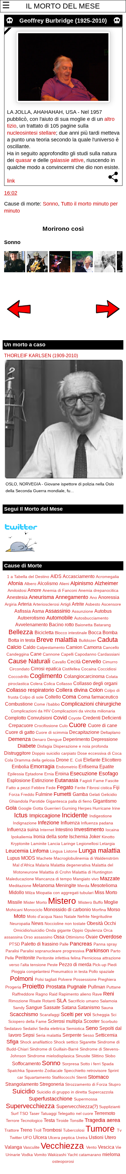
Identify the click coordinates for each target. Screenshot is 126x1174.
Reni (108, 994)
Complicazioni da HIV (30, 711)
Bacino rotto (61, 624)
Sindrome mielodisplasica (50, 1055)
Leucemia (17, 851)
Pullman (96, 986)
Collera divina (72, 690)
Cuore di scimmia (52, 732)
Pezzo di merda (75, 964)
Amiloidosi (17, 590)
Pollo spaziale (101, 971)
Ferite (80, 787)
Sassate (51, 1007)
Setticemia (106, 1035)
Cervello (91, 661)
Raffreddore (23, 994)
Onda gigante (58, 930)
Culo (63, 725)
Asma (38, 611)
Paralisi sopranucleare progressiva (52, 950)
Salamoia (108, 1000)
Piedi (112, 964)
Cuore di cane (102, 725)
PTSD (14, 944)
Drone (62, 759)
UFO (27, 1137)
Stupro (114, 1084)
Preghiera (107, 979)
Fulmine (43, 794)
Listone (70, 851)
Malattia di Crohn (55, 872)
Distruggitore (17, 753)
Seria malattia (48, 1035)
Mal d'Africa (23, 865)
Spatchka (16, 1070)
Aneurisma (41, 597)
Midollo (16, 892)
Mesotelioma (104, 885)
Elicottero (111, 759)
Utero (110, 1137)
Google (25, 808)
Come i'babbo (47, 704)
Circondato (19, 669)
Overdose (110, 937)
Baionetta (84, 624)
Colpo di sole (32, 697)
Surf (14, 1113)
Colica (49, 683)
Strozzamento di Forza (86, 1084)
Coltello (53, 696)
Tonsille (77, 1120)
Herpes (84, 808)
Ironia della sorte (50, 836)
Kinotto (108, 836)
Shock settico (66, 1042)
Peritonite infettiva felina (58, 958)
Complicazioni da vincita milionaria (83, 711)
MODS (28, 858)
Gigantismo (105, 801)
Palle (64, 944)
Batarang (102, 624)
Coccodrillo (18, 676)
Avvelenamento (31, 624)
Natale (70, 916)
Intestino (64, 829)
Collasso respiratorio (30, 690)
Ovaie (92, 936)
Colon (96, 690)
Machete (44, 858)
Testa (49, 1120)
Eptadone (34, 773)
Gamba (80, 794)
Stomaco (98, 1077)
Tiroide (62, 1120)
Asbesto (92, 604)
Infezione (48, 823)
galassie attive (67, 160)
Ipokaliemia (21, 836)
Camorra (93, 647)
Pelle (9, 958)
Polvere (65, 979)
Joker (95, 836)
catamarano (90, 1154)
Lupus (13, 858)
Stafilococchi (63, 1077)
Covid (60, 718)
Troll (37, 1130)
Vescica (106, 1147)
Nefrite (83, 916)
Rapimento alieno (75, 994)
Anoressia (108, 597)
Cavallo (59, 661)
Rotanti (48, 1000)
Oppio (77, 930)
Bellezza (20, 632)
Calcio (14, 647)
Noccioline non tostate (65, 923)
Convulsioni (39, 717)
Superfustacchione (50, 1099)
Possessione (85, 979)
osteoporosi (63, 1161)
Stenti (81, 1077)
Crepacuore (20, 725)
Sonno (50, 204)
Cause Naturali (29, 661)
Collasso (64, 683)
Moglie (111, 902)
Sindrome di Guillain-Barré (54, 1049)
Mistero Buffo (90, 902)
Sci (113, 1014)
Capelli (67, 654)
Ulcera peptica (61, 1137)
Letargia (107, 843)
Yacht (72, 1154)
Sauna (107, 1007)
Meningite (66, 885)
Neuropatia (20, 923)
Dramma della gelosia (34, 760)
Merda (83, 885)
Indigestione (100, 816)
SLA (62, 1000)
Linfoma (39, 851)
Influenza (70, 822)
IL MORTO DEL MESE (63, 6)
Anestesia (17, 597)
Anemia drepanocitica (98, 590)
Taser (34, 1113)
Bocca (94, 632)
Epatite (106, 766)
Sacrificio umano (83, 1000)
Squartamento (37, 1077)
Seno (92, 1028)
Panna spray (105, 944)
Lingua (56, 851)
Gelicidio (109, 794)
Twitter (16, 1137)
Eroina (62, 773)
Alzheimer (106, 583)
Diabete (27, 746)
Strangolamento (21, 1084)
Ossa (59, 936)
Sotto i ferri (90, 1063)
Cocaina (88, 669)
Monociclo (33, 909)
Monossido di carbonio (67, 909)
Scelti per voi (76, 1014)
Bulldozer (87, 640)
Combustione (19, 704)
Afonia (15, 583)
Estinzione (43, 780)
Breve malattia (56, 639)
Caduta (107, 639)
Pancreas (81, 944)
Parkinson (97, 950)
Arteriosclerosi (46, 604)
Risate (35, 1000)
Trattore (11, 1130)
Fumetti (62, 794)
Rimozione (18, 1000)
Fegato (65, 787)
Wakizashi (57, 1154)
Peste (52, 964)
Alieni (64, 583)
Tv (119, 1130)
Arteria (25, 604)
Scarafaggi (49, 1014)
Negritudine (101, 916)
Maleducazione (20, 878)
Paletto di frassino (39, 943)
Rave (97, 994)
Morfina (99, 909)
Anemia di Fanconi (59, 590)
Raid (53, 994)
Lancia (54, 843)
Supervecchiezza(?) (77, 1106)
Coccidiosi (107, 669)
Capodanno (85, 654)
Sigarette (87, 1042)
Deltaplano (110, 732)
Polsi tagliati (46, 979)
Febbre (38, 787)
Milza (30, 892)
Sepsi (29, 1035)
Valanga (13, 1147)
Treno (26, 1130)
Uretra (82, 1137)
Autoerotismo (31, 617)
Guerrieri (52, 808)
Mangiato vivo (86, 878)
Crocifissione (46, 725)
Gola (11, 808)
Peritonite (25, 957)
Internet (47, 829)
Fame (98, 780)
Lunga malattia (99, 850)
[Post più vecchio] (107, 322)
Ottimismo (75, 937)
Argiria (11, 604)
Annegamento (71, 597)
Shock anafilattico (36, 1042)
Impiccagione (44, 816)
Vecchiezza (62, 1145)
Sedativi (30, 1028)
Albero (30, 583)
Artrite (78, 604)
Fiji (116, 787)
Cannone (51, 654)
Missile (15, 902)
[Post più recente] (18, 322)
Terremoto (104, 1113)
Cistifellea (71, 669)
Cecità (74, 661)
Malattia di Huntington (92, 872)
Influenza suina (23, 829)
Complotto (15, 717)
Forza (14, 794)
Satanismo (89, 1007)
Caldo (29, 647)
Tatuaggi (49, 1113)
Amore (34, 590)
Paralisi (12, 950)
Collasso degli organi (95, 683)
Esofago (108, 773)
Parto (115, 950)
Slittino (97, 1055)
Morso (113, 909)
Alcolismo (48, 583)
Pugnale (76, 987)
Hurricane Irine (106, 808)
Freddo (27, 794)
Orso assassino (38, 937)
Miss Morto (106, 892)
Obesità (95, 923)
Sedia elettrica (52, 1028)
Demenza (19, 739)
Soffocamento (26, 1063)
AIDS (56, 576)
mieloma (111, 1154)
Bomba (110, 632)
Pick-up (99, 964)
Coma (69, 697)
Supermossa (85, 1099)
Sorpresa (70, 1063)
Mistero (62, 901)
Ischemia (78, 836)
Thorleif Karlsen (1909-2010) (41, 355)
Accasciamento (79, 576)
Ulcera (40, 1137)
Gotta (38, 808)
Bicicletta (44, 632)
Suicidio (23, 1091)
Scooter (92, 1021)
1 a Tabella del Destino (28, 576)
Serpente (71, 1035)
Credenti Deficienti (102, 717)
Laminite (39, 843)
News (37, 923)
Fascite (112, 780)
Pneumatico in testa (69, 971)
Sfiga (12, 1042)
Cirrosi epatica (46, 668)
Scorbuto (109, 1021)
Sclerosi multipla (65, 1021)
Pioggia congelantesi (30, 971)
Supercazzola (100, 1092)
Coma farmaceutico (98, 696)
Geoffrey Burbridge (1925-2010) (63, 20)
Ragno (41, 994)
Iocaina (112, 829)
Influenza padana (97, 823)
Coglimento (46, 675)
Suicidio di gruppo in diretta (62, 1092)
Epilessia (16, 773)
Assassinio (57, 611)
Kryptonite (20, 843)
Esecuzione (83, 773)
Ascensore (111, 604)
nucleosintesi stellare (31, 133)
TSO (24, 1113)
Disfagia (44, 746)
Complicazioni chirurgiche (91, 704)
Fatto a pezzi (18, 787)
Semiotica (75, 1028)
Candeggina (17, 654)
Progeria (13, 987)
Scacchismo (24, 1014)
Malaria (42, 865)
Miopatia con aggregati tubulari (64, 892)
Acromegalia (107, 576)
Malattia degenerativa (70, 865)
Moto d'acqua (39, 916)
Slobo (110, 1055)
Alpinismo (81, 583)
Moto (19, 916)
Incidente (75, 815)
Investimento (89, 829)
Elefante (92, 759)
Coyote (74, 718)
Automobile (59, 618)
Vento (91, 1147)
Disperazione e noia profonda (80, 746)
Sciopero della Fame (27, 1021)
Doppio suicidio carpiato (54, 753)
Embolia (20, 766)
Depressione (104, 739)
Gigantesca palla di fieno (69, 801)
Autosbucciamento (91, 618)
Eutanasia (66, 780)
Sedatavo (13, 1028)
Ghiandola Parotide (27, 801)
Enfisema (88, 766)
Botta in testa (21, 640)
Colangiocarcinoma (84, 676)
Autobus (103, 611)
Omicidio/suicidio (29, 930)
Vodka (27, 1154)
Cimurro (110, 661)
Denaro (39, 739)
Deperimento (76, 739)
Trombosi (52, 1130)
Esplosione (18, 780)
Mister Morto (35, 902)
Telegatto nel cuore (75, 1113)
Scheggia (101, 1014)
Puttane (113, 987)
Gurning (69, 808)
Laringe (68, 843)
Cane (36, 654)
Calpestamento (51, 647)
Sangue (34, 1007)
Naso (58, 916)
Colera (36, 683)
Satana (69, 1007)
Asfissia (22, 611)
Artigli (65, 604)
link (11, 181)
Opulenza (93, 930)
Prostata (56, 987)
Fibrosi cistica (99, 787)
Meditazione (20, 885)
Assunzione (82, 611)
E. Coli (76, 760)
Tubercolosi (73, 1130)
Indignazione (25, 823)
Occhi (110, 923)
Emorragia (42, 766)
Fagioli (86, 780)
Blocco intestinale (71, 632)
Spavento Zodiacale (44, 1070)
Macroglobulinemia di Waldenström (86, 858)
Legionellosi (87, 843)
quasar (24, 160)
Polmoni (21, 978)
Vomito (40, 1154)
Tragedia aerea (102, 1120)
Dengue (54, 739)
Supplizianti (109, 1106)
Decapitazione (84, 732)
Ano (93, 597)
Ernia (49, 773)
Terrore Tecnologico (24, 1120)
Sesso (88, 1035)
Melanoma (44, 885)
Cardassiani (109, 654)
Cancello (111, 647)
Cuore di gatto (20, 732)
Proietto (33, 986)
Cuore (77, 725)
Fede (51, 787)
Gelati (94, 794)
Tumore (100, 1128)
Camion (74, 647)
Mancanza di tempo (53, 878)
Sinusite (83, 1055)
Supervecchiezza (30, 1106)
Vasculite (31, 1147)
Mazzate (110, 878)
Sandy (19, 1007)
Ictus (21, 815)
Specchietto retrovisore (85, 1070)
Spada (108, 1063)
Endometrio (66, 766)
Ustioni (96, 1137)
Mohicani (14, 909)
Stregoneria (52, 1084)
